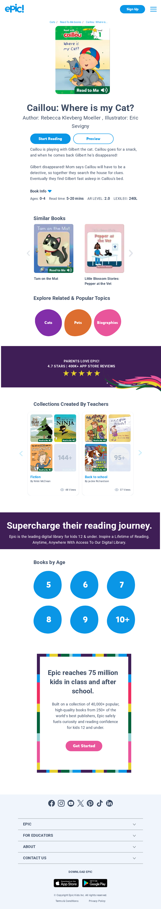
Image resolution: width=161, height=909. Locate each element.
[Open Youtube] (71, 803)
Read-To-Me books (70, 22)
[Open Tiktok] (99, 803)
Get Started (84, 746)
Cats (52, 22)
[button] (53, 453)
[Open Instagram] (61, 803)
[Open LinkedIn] (109, 803)
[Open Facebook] (51, 803)
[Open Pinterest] (90, 803)
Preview (93, 138)
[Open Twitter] (80, 803)
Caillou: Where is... (97, 22)
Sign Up (133, 9)
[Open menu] (153, 9)
